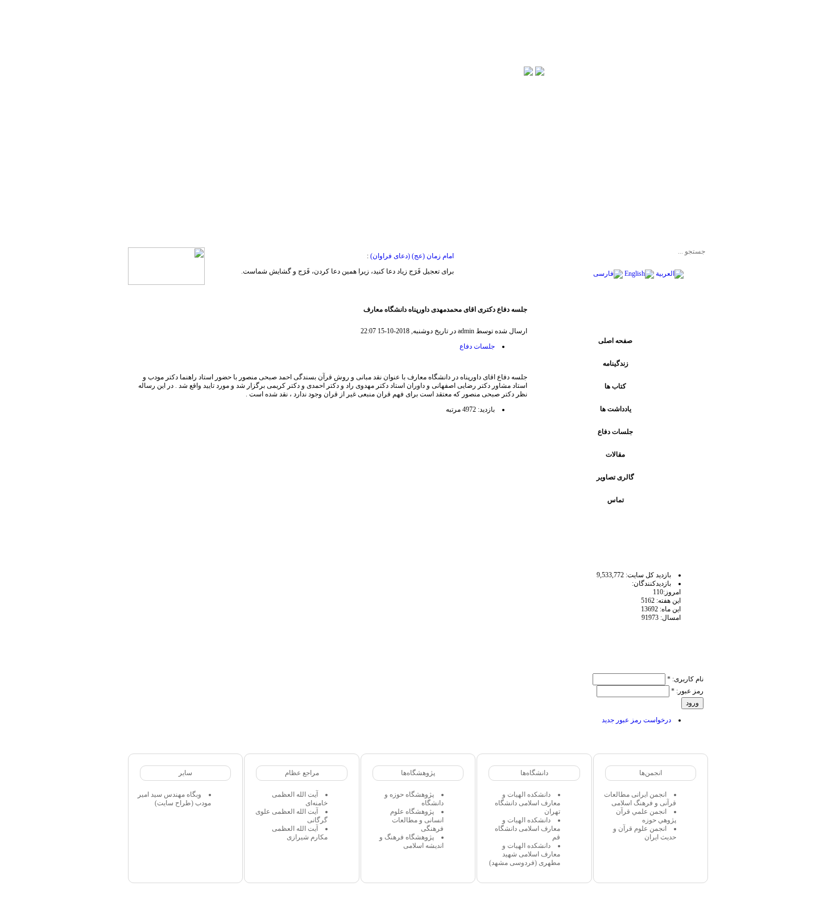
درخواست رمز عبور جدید (636, 720)
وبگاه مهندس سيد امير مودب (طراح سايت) (174, 798)
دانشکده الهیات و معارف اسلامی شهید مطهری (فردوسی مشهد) (524, 854)
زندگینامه (615, 363)
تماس (615, 500)
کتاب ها (615, 386)
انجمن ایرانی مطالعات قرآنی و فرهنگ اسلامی (640, 798)
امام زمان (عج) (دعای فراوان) (412, 256)
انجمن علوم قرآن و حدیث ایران (644, 833)
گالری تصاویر (615, 477)
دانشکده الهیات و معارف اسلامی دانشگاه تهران (527, 802)
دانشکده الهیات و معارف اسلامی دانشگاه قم (527, 828)
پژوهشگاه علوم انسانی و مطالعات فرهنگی (417, 820)
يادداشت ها (615, 409)
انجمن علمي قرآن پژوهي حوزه (646, 816)
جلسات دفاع (615, 432)
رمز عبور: (687, 691)
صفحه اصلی (615, 341)
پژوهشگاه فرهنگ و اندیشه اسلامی (411, 841)
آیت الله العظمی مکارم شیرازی (300, 833)
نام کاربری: (685, 679)
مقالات (615, 454)
